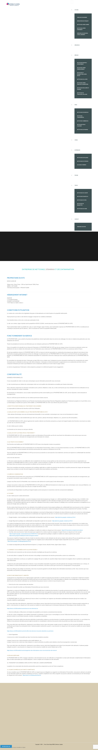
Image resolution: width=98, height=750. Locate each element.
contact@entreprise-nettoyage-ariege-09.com (21, 697)
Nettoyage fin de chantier (81, 125)
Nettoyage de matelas (82, 196)
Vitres (76, 140)
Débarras (77, 45)
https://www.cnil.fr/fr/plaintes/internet (32, 675)
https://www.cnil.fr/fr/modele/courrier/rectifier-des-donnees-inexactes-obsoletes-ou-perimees (30, 631)
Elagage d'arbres (81, 164)
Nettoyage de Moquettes (80, 204)
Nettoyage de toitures (82, 161)
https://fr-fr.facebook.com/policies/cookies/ (72, 530)
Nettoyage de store (82, 208)
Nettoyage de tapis (81, 200)
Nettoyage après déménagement (81, 68)
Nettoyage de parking (82, 129)
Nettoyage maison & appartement (82, 63)
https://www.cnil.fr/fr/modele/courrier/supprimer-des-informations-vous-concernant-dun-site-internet (32, 650)
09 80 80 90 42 (21, 708)
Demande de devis (81, 226)
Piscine (76, 175)
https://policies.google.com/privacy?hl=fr (65, 517)
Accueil (76, 9)
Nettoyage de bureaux (82, 112)
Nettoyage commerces (82, 120)
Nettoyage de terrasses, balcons (82, 93)
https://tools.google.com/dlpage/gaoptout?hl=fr (19, 541)
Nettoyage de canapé (82, 192)
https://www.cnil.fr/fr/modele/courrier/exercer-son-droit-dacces (22, 608)
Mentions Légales (59, 744)
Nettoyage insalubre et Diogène (83, 88)
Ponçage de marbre (82, 17)
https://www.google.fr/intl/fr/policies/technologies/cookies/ (23, 535)
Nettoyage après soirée (83, 24)
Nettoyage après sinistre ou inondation (82, 83)
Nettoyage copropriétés (80, 116)
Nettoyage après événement (81, 29)
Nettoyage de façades (82, 157)
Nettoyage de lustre (82, 79)
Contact (77, 219)
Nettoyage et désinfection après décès (82, 74)
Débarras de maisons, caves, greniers (82, 34)
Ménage (76, 55)
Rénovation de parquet (83, 21)
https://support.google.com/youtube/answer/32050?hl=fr (23, 533)
